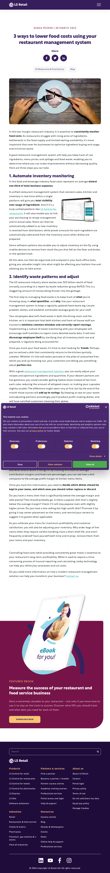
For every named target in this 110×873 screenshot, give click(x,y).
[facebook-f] (59, 860)
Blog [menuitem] (43, 822)
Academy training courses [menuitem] (54, 789)
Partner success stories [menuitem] (52, 784)
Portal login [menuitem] (78, 784)
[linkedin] (41, 860)
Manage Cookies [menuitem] (81, 808)
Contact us (72, 576)
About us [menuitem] (78, 768)
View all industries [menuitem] (18, 845)
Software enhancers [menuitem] (19, 804)
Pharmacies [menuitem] (15, 832)
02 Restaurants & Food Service (49, 69)
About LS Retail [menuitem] (80, 774)
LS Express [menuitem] (14, 794)
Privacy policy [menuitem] (79, 789)
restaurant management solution (44, 371)
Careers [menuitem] (76, 779)
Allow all (90, 464)
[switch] (41, 446)
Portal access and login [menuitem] (52, 799)
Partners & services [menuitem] (53, 768)
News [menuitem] (43, 837)
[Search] (98, 751)
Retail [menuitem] (12, 817)
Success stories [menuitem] (48, 817)
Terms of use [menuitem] (79, 794)
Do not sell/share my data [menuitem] (86, 799)
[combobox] (55, 751)
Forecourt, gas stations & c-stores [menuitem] (23, 838)
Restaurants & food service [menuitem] (22, 822)
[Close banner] (106, 407)
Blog (72, 69)
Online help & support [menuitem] (52, 842)
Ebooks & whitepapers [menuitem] (52, 827)
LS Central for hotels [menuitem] (19, 784)
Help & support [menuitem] (48, 804)
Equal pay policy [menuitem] (81, 804)
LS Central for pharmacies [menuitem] (22, 789)
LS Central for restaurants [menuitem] (22, 779)
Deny (20, 464)
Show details (95, 456)
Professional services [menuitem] (51, 794)
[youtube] (50, 860)
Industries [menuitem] (15, 811)
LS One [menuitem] (12, 799)
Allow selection (55, 464)
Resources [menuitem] (47, 811)
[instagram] (69, 860)
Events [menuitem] (44, 832)
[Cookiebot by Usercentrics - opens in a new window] (87, 407)
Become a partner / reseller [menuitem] (55, 779)
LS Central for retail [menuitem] (19, 774)
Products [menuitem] (14, 768)
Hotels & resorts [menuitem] (17, 827)
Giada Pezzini (43, 28)
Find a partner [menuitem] (48, 774)
